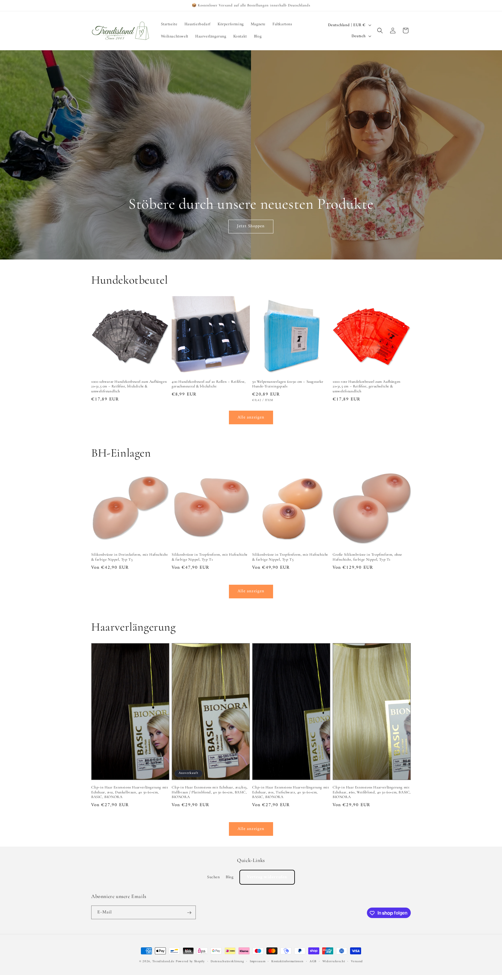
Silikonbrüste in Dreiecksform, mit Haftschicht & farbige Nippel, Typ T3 (129, 557)
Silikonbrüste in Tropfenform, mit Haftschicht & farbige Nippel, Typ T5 (290, 557)
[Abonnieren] (189, 912)
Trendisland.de (163, 961)
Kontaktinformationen (287, 961)
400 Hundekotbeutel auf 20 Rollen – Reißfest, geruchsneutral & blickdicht (208, 384)
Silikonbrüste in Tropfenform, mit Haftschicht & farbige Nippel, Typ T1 (210, 557)
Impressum (257, 961)
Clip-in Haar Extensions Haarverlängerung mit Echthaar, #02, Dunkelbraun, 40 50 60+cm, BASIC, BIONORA (129, 792)
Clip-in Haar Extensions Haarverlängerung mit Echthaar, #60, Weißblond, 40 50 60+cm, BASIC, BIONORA (372, 792)
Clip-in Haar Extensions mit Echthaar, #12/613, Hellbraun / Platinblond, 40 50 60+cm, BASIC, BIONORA (210, 792)
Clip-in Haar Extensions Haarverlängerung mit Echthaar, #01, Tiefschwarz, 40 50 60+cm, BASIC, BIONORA (290, 792)
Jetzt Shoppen (251, 226)
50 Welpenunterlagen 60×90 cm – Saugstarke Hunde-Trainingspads (287, 384)
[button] (380, 30)
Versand (357, 961)
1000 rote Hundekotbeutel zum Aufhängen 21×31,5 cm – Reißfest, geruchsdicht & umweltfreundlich (367, 386)
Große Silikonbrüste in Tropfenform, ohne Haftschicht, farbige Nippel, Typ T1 (367, 557)
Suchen (213, 877)
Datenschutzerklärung (227, 961)
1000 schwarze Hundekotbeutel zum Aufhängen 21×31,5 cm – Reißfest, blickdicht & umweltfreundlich (129, 386)
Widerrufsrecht (333, 961)
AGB (313, 961)
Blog (229, 877)
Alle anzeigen (251, 417)
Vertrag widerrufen (267, 877)
